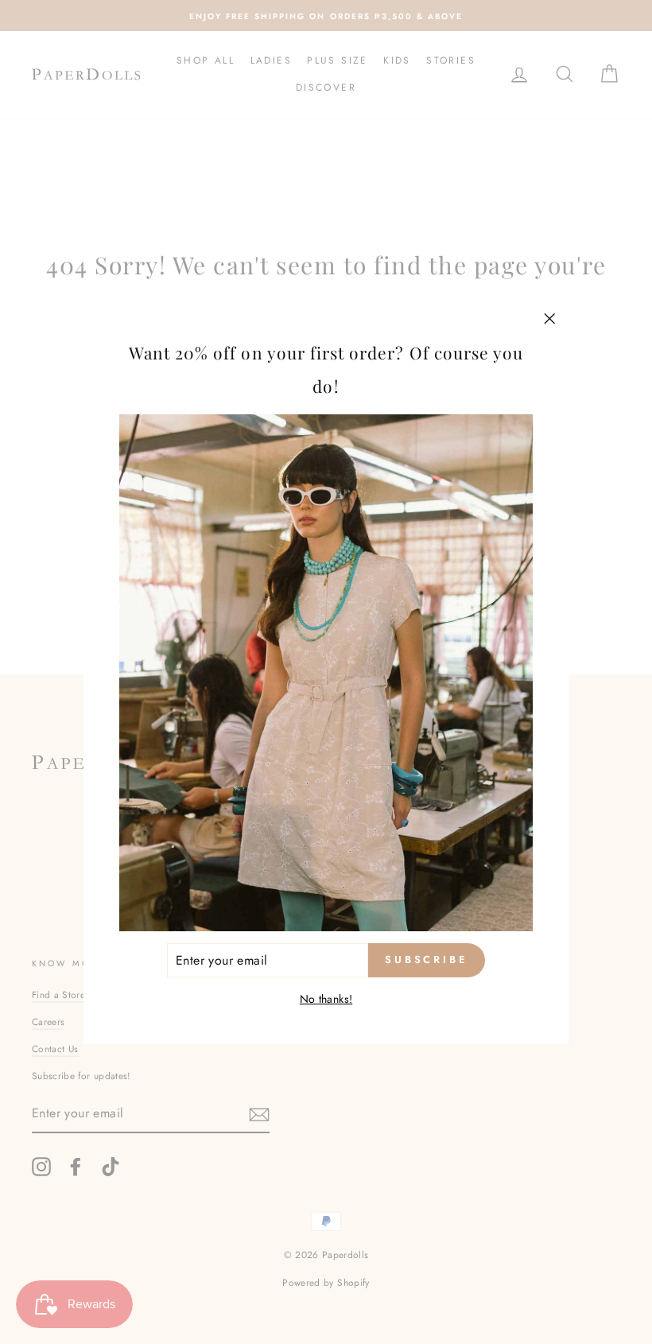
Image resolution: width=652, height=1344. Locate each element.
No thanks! (326, 999)
